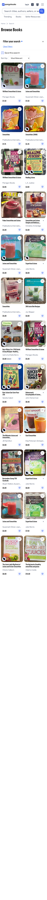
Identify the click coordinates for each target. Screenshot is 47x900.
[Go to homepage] (9, 4)
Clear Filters (7, 46)
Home (3, 24)
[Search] (41, 11)
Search (11, 24)
